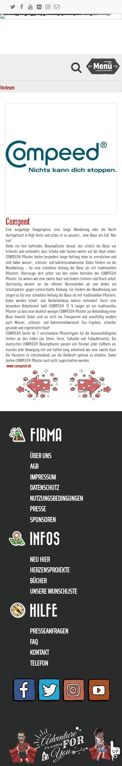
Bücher (38, 580)
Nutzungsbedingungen (56, 498)
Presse (38, 508)
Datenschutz (44, 487)
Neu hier (40, 559)
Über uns (40, 455)
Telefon (39, 663)
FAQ (34, 641)
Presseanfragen (49, 631)
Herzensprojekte (50, 570)
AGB (34, 466)
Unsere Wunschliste (53, 591)
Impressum (43, 477)
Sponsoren (43, 519)
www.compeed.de (19, 366)
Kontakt (39, 652)
